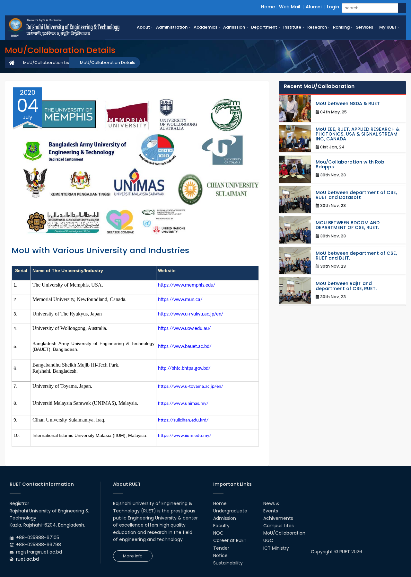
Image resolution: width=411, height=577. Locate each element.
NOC (218, 533)
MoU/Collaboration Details (107, 62)
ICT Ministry (276, 548)
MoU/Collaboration (284, 533)
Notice (220, 555)
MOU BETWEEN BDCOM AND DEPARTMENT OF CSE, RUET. (348, 225)
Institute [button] (292, 27)
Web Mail (289, 7)
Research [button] (317, 27)
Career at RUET (230, 540)
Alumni (313, 7)
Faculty (221, 525)
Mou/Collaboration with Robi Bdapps (351, 164)
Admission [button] (234, 27)
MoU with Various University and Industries (100, 250)
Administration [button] (172, 27)
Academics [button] (205, 27)
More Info (133, 556)
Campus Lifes (278, 525)
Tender (221, 548)
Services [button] (364, 27)
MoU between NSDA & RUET (348, 103)
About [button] (143, 27)
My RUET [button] (388, 27)
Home (268, 7)
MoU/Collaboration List (46, 62)
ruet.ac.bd (27, 559)
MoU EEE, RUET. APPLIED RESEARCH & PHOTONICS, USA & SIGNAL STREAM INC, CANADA (357, 134)
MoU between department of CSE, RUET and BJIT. (356, 256)
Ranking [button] (341, 27)
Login (333, 7)
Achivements (278, 518)
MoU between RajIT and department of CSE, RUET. (346, 286)
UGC (268, 540)
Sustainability (228, 563)
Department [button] (264, 27)
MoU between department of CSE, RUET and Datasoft (356, 195)
